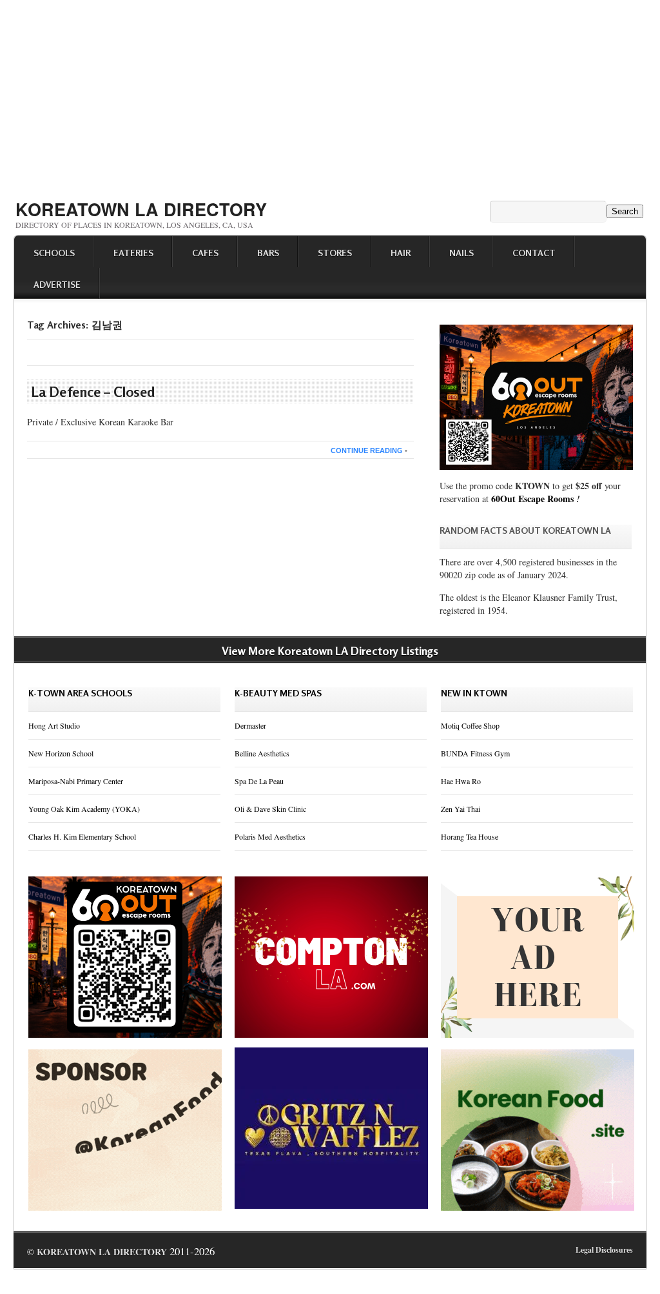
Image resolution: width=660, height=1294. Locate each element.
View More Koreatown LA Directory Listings (330, 650)
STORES (335, 252)
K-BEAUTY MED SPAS (278, 692)
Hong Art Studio (54, 725)
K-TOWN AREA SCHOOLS (80, 692)
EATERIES (133, 252)
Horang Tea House (469, 836)
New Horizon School (60, 753)
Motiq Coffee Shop (470, 725)
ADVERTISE (57, 284)
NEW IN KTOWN (474, 692)
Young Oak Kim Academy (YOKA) (84, 809)
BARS (268, 252)
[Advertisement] (330, 95)
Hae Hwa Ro (461, 781)
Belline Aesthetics (262, 753)
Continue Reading (367, 450)
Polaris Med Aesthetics (270, 836)
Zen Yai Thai (460, 809)
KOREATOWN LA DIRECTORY (141, 209)
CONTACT (534, 252)
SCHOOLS (54, 252)
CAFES (205, 252)
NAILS (461, 252)
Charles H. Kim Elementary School (82, 836)
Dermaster (250, 725)
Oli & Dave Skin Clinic (270, 809)
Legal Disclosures (604, 1249)
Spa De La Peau (259, 781)
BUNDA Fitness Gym (475, 753)
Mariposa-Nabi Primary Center (75, 781)
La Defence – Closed (93, 391)
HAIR (401, 252)
